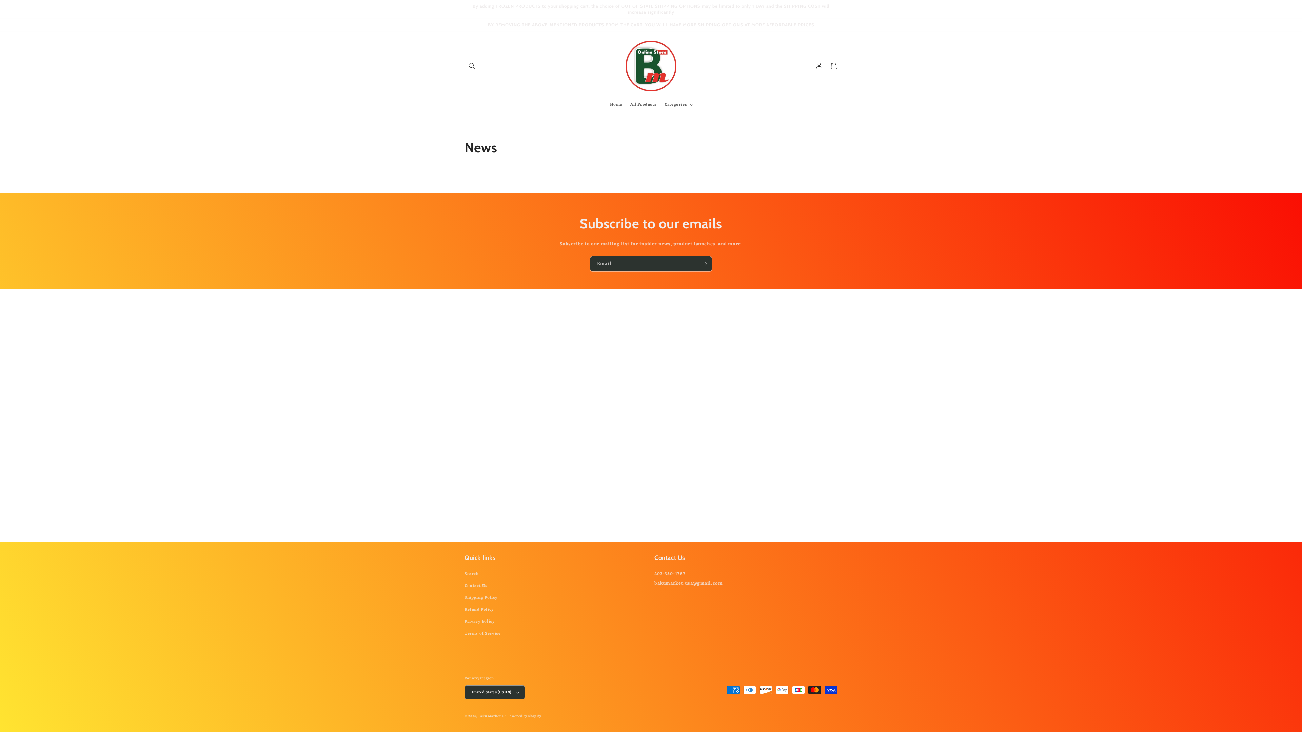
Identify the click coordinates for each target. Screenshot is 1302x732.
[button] (472, 66)
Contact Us (476, 586)
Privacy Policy (480, 621)
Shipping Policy (481, 597)
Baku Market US (492, 716)
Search (472, 574)
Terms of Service (483, 633)
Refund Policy (479, 609)
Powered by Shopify (524, 716)
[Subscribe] (704, 264)
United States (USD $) (491, 692)
